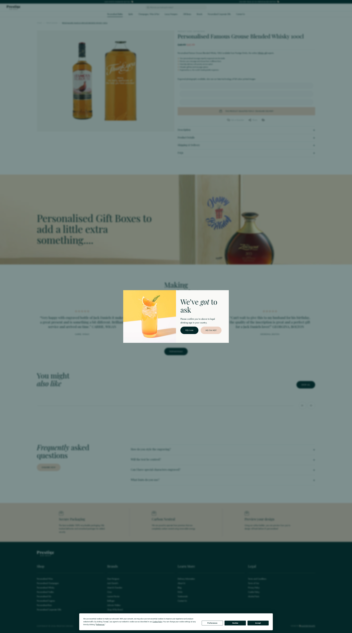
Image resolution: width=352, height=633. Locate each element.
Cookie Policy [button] (157, 622)
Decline (235, 623)
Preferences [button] (100, 625)
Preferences (212, 623)
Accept (258, 623)
